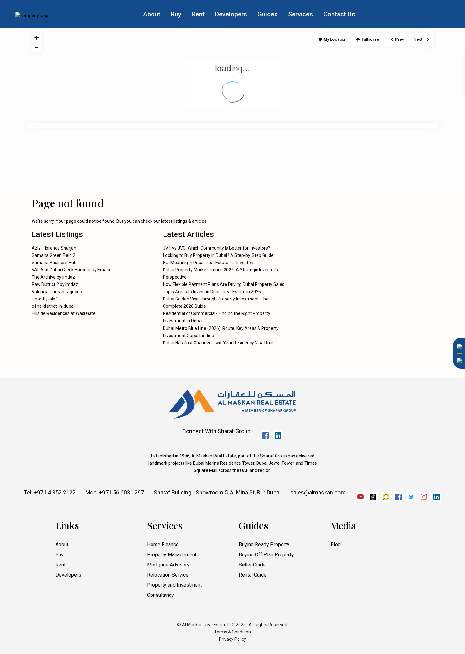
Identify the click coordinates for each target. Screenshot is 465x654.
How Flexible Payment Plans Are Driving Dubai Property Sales (223, 284)
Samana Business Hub (54, 262)
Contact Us (339, 14)
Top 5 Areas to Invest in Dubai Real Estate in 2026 (212, 291)
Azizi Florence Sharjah (54, 248)
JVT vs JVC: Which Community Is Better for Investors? (216, 248)
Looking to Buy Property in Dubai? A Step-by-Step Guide (218, 255)
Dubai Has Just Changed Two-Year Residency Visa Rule (218, 342)
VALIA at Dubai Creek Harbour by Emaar (71, 269)
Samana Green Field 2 (53, 255)
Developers (231, 14)
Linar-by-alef (44, 298)
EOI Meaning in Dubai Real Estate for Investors (209, 262)
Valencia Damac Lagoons (57, 291)
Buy (176, 14)
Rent (198, 14)
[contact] (457, 442)
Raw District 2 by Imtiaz (55, 284)
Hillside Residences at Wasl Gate (64, 313)
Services (300, 14)
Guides (267, 14)
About (151, 14)
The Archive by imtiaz (53, 277)
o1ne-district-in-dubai (53, 306)
